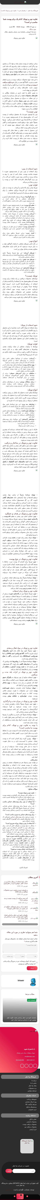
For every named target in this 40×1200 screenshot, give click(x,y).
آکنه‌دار (20, 828)
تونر (35, 114)
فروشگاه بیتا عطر (33, 10)
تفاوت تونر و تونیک (30, 701)
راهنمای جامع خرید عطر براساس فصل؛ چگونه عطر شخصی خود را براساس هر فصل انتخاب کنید (21, 1019)
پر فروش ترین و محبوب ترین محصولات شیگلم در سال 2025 (16, 891)
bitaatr (18, 27)
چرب (25, 828)
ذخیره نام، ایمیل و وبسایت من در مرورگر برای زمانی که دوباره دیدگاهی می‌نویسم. (19, 962)
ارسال (32, 968)
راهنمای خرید (22, 10)
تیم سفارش (9, 1189)
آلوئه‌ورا (14, 819)
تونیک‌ (35, 278)
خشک (32, 832)
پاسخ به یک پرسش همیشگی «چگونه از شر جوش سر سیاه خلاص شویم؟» (16, 907)
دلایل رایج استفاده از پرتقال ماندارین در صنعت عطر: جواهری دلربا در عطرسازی (16, 882)
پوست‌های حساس (16, 817)
